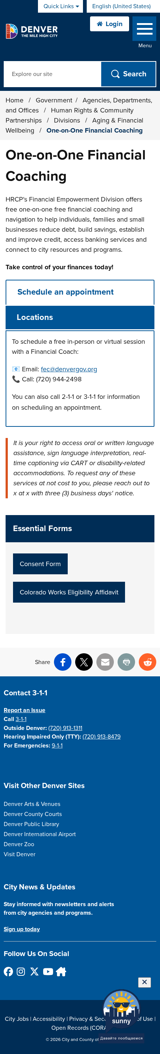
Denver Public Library (31, 824)
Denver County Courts (33, 814)
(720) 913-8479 (102, 736)
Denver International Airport (40, 834)
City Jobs (17, 1019)
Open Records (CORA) (80, 1028)
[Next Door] (60, 971)
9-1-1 (57, 745)
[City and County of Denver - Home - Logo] (31, 31)
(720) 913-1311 (65, 728)
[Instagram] (21, 971)
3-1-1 (21, 719)
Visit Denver (19, 854)
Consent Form (40, 564)
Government (54, 100)
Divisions (68, 120)
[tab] (80, 292)
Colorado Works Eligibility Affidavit (69, 592)
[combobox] (123, 6)
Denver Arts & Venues (32, 804)
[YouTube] (47, 971)
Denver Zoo (19, 844)
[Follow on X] (34, 971)
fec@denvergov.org (69, 369)
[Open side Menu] (144, 30)
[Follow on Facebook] (8, 971)
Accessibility (49, 1019)
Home (14, 100)
